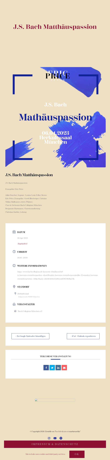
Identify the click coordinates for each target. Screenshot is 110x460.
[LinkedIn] (58, 367)
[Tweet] (52, 367)
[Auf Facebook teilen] (46, 367)
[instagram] (49, 438)
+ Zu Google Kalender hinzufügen (30, 336)
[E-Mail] (64, 367)
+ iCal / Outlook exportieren (83, 336)
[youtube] (55, 438)
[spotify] (61, 438)
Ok (77, 454)
